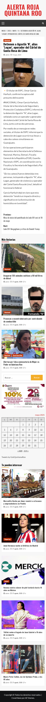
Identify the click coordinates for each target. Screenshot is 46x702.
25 (41, 440)
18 (41, 435)
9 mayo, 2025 (17, 55)
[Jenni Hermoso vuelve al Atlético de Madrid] (23, 528)
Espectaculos (9, 626)
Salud (6, 581)
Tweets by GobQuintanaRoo (14, 457)
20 (11, 440)
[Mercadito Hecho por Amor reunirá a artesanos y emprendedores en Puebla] (23, 483)
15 (23, 435)
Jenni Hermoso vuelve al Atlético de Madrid (20, 545)
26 (5, 445)
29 (23, 445)
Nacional (7, 40)
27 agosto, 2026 (17, 282)
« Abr (19, 451)
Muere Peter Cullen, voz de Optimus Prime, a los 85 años (22, 678)
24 (35, 440)
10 (35, 429)
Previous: (22, 217)
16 (29, 435)
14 (17, 435)
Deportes (8, 539)
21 (17, 440)
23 (29, 440)
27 (11, 445)
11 (41, 429)
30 (29, 445)
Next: (21, 227)
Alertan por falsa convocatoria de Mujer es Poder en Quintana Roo (21, 363)
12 (5, 435)
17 (35, 435)
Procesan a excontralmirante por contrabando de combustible (22, 320)
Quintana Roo (17, 355)
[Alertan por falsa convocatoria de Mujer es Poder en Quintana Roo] (23, 344)
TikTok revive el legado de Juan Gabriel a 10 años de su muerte (22, 633)
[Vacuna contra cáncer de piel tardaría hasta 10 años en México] (23, 570)
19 (5, 440)
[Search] (43, 23)
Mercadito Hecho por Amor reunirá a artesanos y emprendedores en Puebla (22, 502)
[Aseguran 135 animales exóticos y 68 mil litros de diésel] (23, 258)
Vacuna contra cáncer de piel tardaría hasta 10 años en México (22, 588)
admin (8, 55)
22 (23, 440)
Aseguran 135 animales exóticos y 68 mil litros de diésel (23, 277)
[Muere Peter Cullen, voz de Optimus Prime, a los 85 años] (23, 659)
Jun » (26, 451)
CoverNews (16, 698)
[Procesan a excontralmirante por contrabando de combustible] (23, 301)
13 (11, 435)
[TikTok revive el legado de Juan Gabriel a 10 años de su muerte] (23, 614)
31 (35, 445)
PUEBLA (7, 495)
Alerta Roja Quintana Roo (23, 10)
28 (17, 445)
